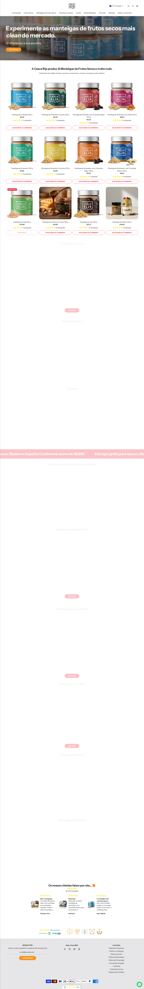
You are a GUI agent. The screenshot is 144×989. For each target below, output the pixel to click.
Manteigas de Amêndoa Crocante (70, 533)
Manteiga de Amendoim (48, 612)
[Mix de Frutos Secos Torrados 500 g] (109, 488)
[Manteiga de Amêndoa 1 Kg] (79, 488)
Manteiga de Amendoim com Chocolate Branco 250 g (122, 169)
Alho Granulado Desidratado (20, 289)
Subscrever (28, 958)
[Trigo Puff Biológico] (79, 347)
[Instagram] (69, 949)
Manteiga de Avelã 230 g (22, 222)
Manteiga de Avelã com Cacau (70, 687)
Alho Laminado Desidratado (49, 289)
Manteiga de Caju (52, 758)
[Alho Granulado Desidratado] (20, 272)
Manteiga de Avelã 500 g (79, 725)
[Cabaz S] (88, 417)
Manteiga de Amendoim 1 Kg (50, 505)
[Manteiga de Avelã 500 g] (79, 708)
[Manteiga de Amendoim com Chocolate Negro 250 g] (88, 149)
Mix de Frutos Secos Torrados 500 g (108, 505)
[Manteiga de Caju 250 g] (88, 203)
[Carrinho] (137, 6)
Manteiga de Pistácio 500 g (55, 865)
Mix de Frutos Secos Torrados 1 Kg (20, 505)
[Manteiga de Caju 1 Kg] (88, 781)
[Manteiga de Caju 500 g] (55, 781)
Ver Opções (20, 300)
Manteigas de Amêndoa (49, 533)
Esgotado (22, 232)
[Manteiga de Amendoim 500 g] (49, 635)
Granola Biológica (20, 365)
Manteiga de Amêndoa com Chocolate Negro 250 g (89, 116)
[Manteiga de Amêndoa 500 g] (49, 556)
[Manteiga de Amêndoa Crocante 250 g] (55, 95)
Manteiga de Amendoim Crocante (70, 612)
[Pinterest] (74, 949)
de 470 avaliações (72, 891)
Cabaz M (55, 436)
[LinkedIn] (79, 949)
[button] (8, 280)
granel (45, 249)
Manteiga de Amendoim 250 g (22, 168)
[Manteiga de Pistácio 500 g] (55, 846)
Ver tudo (72, 310)
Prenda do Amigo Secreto (22, 436)
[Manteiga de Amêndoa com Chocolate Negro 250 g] (88, 95)
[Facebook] (65, 949)
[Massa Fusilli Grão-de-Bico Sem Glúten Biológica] (109, 347)
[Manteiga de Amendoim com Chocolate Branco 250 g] (122, 149)
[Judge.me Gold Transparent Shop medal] (70, 931)
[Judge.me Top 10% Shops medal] (99, 931)
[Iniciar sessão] (133, 6)
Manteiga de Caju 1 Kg (88, 800)
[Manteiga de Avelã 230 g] (22, 203)
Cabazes (42, 394)
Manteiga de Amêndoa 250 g (22, 115)
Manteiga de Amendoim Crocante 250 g (55, 168)
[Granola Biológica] (20, 347)
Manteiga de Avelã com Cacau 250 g (55, 222)
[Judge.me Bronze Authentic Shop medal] (92, 931)
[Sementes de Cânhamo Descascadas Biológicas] (49, 347)
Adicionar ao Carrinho (22, 128)
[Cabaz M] (55, 417)
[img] (72, 888)
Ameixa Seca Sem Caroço (109, 289)
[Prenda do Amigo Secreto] (22, 417)
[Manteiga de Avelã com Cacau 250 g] (55, 203)
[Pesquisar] (128, 6)
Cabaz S (89, 436)
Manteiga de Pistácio (79, 823)
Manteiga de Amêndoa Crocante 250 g (55, 115)
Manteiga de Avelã (51, 687)
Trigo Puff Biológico (79, 365)
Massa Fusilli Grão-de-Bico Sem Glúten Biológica (109, 366)
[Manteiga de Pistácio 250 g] (122, 203)
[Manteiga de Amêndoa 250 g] (22, 95)
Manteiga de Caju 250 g (88, 222)
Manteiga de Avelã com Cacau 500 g (109, 725)
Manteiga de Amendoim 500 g (49, 652)
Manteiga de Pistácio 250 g (121, 222)
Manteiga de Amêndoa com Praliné (72, 535)
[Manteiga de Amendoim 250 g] (22, 149)
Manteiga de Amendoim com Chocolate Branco (71, 615)
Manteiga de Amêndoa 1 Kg (79, 505)
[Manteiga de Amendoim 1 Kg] (49, 488)
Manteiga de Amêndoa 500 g (50, 573)
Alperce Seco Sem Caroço (79, 289)
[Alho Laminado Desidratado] (49, 272)
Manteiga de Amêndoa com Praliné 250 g (122, 115)
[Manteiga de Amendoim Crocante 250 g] (55, 149)
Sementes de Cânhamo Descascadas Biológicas (50, 366)
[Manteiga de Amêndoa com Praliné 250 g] (122, 95)
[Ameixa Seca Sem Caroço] (109, 272)
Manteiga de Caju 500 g (55, 800)
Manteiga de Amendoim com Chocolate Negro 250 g (89, 169)
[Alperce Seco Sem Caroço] (79, 272)
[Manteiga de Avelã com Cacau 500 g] (109, 708)
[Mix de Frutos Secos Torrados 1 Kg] (20, 488)
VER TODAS (13, 49)
